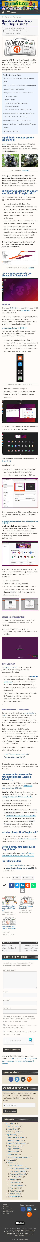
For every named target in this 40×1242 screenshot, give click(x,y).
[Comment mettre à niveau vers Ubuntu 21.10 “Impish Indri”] (9, 900)
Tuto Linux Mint (16, 1185)
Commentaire (9, 970)
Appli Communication (17, 1143)
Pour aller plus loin (11, 131)
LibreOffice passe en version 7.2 (16, 754)
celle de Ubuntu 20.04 (28, 839)
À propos (6, 1207)
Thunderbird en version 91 (14, 757)
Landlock (8, 682)
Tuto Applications (15, 1166)
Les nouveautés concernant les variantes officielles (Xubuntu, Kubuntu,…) (19, 115)
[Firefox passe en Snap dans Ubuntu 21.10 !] (26, 900)
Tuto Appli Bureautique (19, 1168)
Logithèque (11, 1135)
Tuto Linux (12, 1180)
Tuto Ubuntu (15, 1191)
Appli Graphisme (15, 1146)
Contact (6, 1213)
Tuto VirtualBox (16, 1177)
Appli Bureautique (15, 1140)
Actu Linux (17, 17)
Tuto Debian (15, 1182)
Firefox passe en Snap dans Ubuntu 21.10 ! (26, 907)
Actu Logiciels (13, 1132)
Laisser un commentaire (13, 33)
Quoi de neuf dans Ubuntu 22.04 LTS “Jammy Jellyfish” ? (9, 928)
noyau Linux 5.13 (10, 667)
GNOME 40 (11, 100)
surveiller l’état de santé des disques (21, 815)
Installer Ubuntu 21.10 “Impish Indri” (17, 120)
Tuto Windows (14, 1197)
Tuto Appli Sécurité (18, 1174)
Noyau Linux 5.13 (12, 106)
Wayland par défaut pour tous (17, 103)
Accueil (5, 1205)
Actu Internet (13, 1126)
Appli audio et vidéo (16, 1137)
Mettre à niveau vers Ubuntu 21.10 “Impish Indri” (20, 126)
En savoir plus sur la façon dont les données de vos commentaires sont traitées (19, 1061)
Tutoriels (9, 1163)
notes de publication (15, 865)
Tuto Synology (14, 1194)
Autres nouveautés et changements (19, 110)
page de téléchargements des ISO (20, 868)
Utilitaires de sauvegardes (18, 1157)
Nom (5, 992)
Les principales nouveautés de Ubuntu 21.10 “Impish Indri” (18, 94)
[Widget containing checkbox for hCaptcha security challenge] (18, 1041)
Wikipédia (25, 170)
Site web (7, 1008)
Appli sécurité (13, 1152)
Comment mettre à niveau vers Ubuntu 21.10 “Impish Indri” (8, 908)
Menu (13, 12)
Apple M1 (34, 676)
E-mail (6, 1000)
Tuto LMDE (14, 1188)
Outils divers (13, 1154)
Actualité (8, 17)
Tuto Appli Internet (18, 1171)
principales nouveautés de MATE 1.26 (17, 797)
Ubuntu (31, 267)
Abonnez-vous (10, 1111)
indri (4, 144)
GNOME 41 (14, 308)
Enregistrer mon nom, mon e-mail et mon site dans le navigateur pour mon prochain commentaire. (19, 1019)
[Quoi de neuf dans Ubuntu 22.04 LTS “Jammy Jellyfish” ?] (9, 921)
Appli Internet (14, 1149)
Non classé (10, 1160)
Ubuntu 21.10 (29, 877)
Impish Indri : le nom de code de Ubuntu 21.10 (19, 80)
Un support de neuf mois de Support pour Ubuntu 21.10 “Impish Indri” (20, 87)
